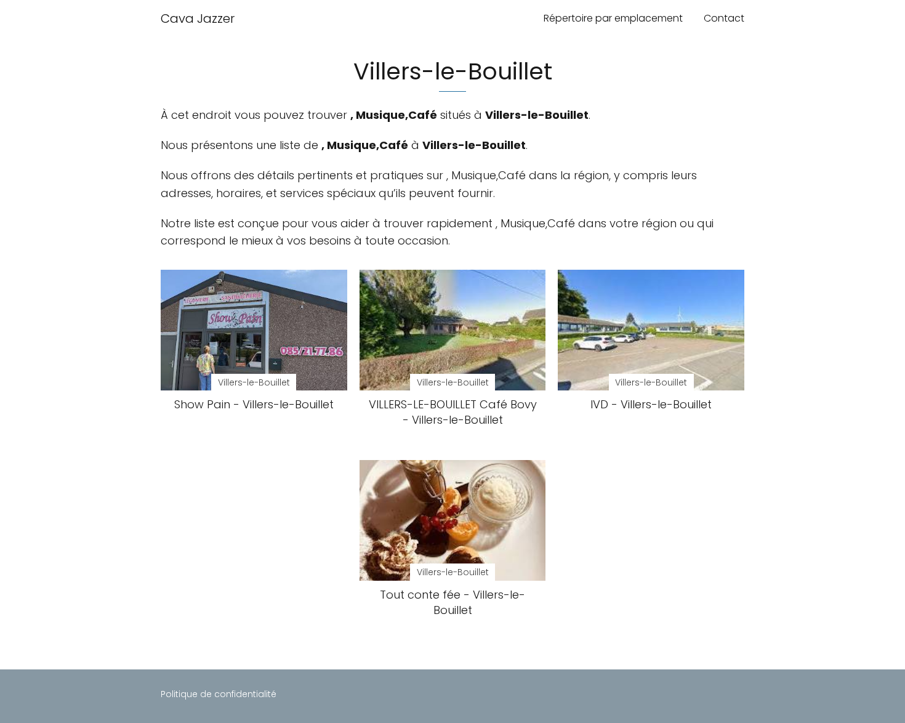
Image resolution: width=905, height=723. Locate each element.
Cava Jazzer (198, 18)
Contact (724, 18)
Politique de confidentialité (218, 694)
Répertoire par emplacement (613, 18)
